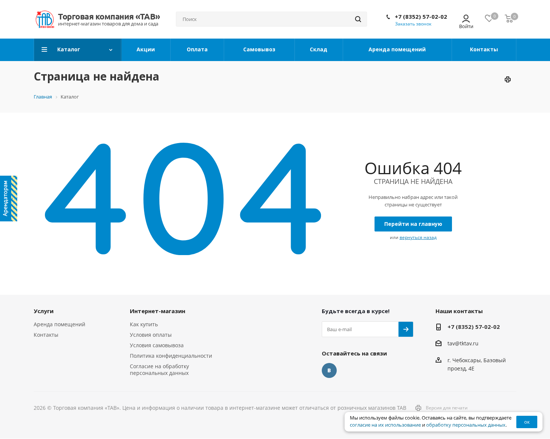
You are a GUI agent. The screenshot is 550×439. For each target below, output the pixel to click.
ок (527, 421)
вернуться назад (418, 237)
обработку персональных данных (465, 425)
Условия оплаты (151, 334)
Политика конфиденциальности (171, 355)
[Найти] (358, 19)
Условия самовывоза (157, 345)
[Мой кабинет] (466, 19)
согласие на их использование (385, 425)
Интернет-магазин (157, 311)
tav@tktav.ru (463, 343)
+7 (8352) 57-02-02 (421, 16)
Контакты (46, 334)
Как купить (144, 324)
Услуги (44, 311)
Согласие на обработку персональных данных (159, 369)
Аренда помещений (59, 324)
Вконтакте (329, 370)
